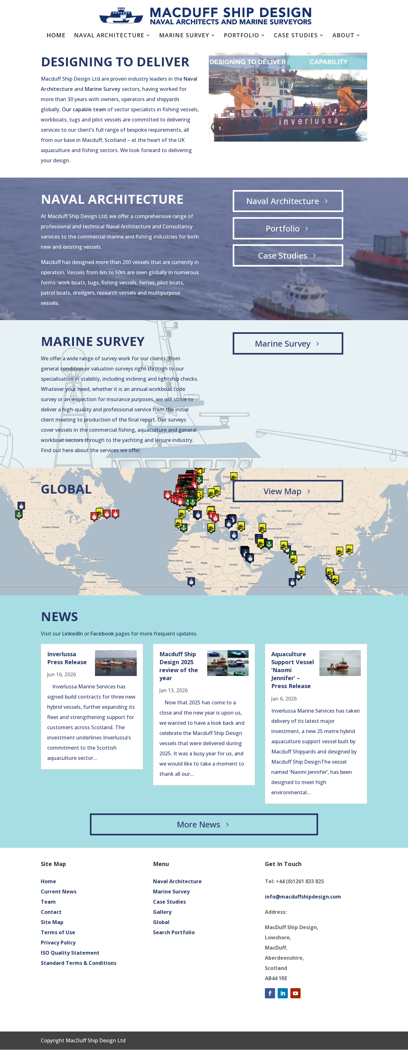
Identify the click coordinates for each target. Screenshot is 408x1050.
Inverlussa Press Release (67, 658)
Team (48, 901)
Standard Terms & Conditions (78, 962)
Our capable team (84, 109)
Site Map (52, 922)
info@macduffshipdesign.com (303, 896)
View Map (283, 491)
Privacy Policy (58, 942)
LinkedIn (72, 633)
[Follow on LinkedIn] (283, 993)
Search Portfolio (174, 932)
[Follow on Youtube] (295, 993)
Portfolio (241, 36)
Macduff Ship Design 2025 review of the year (178, 666)
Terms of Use (58, 932)
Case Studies (296, 36)
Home (56, 36)
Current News (58, 891)
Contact (51, 911)
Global (161, 922)
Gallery (162, 911)
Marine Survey (184, 36)
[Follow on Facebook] (270, 993)
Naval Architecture (109, 36)
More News (198, 824)
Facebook (102, 633)
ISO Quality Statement (70, 952)
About (343, 36)
